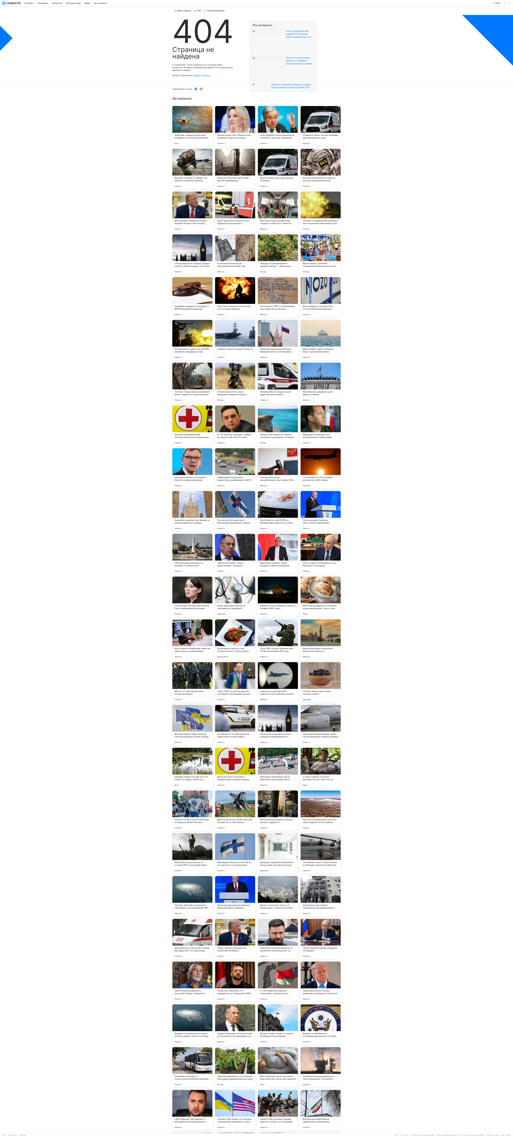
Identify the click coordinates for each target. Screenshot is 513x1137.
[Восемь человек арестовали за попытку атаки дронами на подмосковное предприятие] (321, 169)
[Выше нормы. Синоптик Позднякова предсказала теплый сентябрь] (321, 254)
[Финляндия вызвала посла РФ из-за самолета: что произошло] (235, 853)
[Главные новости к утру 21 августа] (235, 340)
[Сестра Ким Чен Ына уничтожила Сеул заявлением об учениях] (192, 597)
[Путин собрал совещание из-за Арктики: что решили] (321, 554)
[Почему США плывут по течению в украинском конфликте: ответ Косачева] (235, 1110)
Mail (4, 1135)
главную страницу (201, 75)
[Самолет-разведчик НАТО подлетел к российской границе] (278, 682)
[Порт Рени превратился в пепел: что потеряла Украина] (235, 297)
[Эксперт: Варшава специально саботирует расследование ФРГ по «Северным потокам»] (192, 896)
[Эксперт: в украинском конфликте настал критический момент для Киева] (321, 212)
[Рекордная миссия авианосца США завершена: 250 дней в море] (321, 1067)
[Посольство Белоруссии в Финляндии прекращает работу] (235, 511)
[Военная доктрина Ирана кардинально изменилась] (321, 1110)
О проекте (405, 1135)
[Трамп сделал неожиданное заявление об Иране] (235, 939)
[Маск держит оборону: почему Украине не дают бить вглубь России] (192, 212)
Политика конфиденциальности (448, 1135)
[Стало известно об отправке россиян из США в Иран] (321, 468)
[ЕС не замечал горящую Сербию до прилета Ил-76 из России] (235, 425)
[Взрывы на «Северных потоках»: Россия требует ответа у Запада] (192, 1024)
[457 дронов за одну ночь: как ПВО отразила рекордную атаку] (192, 340)
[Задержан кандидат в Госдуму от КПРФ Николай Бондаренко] (192, 297)
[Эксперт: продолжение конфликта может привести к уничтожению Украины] (192, 383)
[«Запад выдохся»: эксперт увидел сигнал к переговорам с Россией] (192, 254)
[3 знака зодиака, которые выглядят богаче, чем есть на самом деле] (321, 768)
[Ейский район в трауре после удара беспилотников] (278, 383)
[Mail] (4, 3)
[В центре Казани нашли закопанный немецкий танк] (235, 254)
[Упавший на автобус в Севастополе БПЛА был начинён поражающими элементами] (192, 1067)
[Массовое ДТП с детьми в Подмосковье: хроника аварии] (235, 768)
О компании (12, 1135)
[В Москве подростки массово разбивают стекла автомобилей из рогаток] (192, 126)
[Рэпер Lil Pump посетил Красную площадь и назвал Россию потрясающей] (192, 810)
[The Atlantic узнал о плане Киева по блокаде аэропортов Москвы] (321, 853)
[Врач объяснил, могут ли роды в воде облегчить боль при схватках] (278, 1067)
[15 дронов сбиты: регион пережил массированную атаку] (321, 126)
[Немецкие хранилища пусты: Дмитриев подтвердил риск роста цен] (278, 768)
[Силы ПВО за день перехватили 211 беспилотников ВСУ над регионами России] (278, 639)
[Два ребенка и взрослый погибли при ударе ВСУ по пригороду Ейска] (192, 939)
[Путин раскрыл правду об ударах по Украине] (321, 939)
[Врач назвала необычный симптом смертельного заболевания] (192, 639)
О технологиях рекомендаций (422, 1135)
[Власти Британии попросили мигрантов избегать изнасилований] (321, 639)
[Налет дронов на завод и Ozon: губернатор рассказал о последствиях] (235, 212)
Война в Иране (184, 11)
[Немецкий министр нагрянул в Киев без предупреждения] (192, 468)
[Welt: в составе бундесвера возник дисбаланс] (192, 682)
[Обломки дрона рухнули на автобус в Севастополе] (192, 554)
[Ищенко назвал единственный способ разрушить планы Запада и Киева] (192, 725)
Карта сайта (506, 1135)
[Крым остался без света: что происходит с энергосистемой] (278, 896)
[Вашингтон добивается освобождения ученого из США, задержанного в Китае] (321, 1024)
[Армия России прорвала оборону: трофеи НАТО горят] (278, 597)
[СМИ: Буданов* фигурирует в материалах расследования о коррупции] (192, 1110)
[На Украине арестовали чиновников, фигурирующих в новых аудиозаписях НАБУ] (321, 896)
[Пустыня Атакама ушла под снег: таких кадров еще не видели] (321, 810)
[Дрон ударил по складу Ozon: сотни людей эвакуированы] (321, 297)
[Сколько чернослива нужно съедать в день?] (321, 682)
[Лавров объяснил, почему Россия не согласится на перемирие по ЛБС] (235, 1024)
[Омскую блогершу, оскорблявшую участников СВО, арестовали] (278, 468)
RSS (397, 1135)
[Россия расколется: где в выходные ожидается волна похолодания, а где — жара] (235, 383)
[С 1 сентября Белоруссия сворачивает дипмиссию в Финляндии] (278, 982)
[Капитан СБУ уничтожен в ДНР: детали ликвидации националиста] (235, 169)
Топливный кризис (216, 11)
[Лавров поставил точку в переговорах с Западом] (235, 554)
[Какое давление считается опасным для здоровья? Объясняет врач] (235, 597)
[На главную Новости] (13, 3)
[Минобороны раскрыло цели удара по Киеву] (321, 383)
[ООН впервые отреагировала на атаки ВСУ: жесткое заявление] (278, 126)
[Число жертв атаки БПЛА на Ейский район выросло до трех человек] (278, 511)
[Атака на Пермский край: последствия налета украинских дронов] (192, 425)
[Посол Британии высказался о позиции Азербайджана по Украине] (278, 725)
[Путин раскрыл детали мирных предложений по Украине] (235, 896)
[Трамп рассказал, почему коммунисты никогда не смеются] (321, 982)
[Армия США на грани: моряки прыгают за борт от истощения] (278, 1110)
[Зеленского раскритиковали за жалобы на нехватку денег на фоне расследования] (278, 939)
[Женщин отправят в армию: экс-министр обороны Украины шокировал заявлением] (192, 169)
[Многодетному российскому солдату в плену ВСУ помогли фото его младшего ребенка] (278, 212)
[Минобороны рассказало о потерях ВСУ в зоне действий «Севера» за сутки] (192, 853)
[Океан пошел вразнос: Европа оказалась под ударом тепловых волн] (278, 425)
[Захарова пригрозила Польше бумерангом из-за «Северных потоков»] (278, 340)
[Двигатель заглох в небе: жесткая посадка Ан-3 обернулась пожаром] (235, 810)
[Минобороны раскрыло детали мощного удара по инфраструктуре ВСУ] (278, 810)
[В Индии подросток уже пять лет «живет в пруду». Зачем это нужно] (192, 768)
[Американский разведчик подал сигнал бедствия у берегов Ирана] (321, 725)
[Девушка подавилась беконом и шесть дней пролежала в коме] (278, 853)
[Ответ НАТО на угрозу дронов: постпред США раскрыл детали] (235, 682)
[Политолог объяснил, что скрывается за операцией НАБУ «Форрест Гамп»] (235, 982)
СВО (199, 11)
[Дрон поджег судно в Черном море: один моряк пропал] (321, 340)
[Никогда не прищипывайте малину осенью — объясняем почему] (278, 254)
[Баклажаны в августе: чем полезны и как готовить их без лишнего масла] (235, 639)
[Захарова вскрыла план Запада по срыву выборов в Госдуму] (192, 511)
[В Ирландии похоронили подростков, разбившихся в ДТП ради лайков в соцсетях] (235, 468)
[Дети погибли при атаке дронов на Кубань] (278, 169)
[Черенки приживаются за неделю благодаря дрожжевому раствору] (235, 1067)
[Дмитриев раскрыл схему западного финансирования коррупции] (278, 554)
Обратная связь (493, 1135)
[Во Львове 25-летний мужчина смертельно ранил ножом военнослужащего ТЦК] (235, 725)
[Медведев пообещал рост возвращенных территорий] (321, 425)
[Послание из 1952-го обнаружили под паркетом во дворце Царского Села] (278, 297)
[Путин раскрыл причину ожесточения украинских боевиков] (321, 511)
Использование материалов (473, 1135)
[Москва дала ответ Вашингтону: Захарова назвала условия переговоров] (235, 126)
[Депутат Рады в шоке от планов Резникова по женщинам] (278, 1024)
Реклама (23, 1135)
